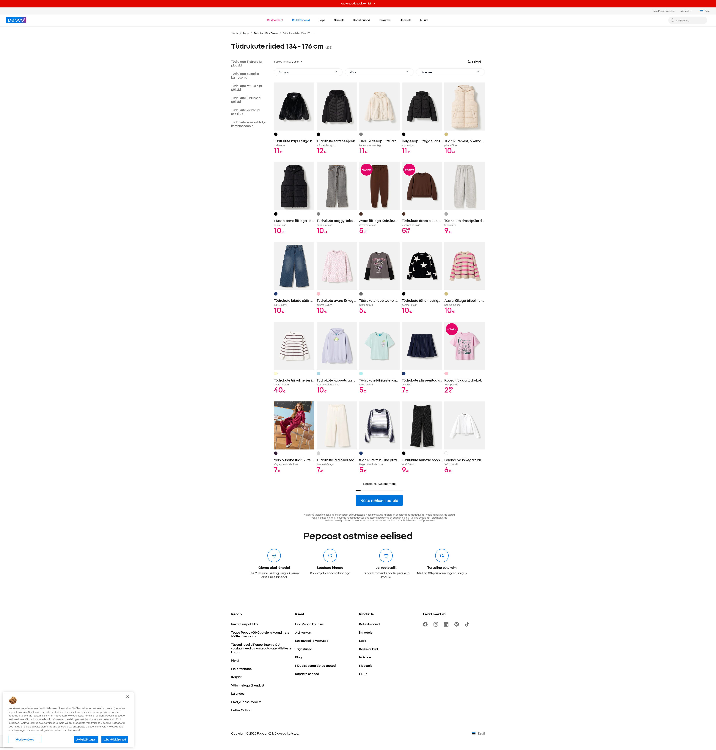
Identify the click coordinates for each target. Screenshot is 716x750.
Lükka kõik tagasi (86, 739)
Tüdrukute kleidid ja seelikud (245, 112)
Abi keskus (686, 10)
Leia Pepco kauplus (663, 10)
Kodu (235, 33)
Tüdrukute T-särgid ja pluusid (246, 63)
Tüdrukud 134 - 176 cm (266, 33)
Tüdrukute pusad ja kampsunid (245, 75)
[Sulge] (127, 696)
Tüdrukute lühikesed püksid (245, 100)
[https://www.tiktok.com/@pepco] (468, 624)
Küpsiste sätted (25, 739)
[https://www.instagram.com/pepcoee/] (436, 624)
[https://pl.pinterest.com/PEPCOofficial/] (457, 624)
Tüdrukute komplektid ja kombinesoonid (248, 124)
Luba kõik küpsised (114, 739)
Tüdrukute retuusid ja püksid (246, 87)
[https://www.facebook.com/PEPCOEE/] (426, 624)
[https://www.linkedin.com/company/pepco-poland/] (447, 624)
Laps (246, 33)
